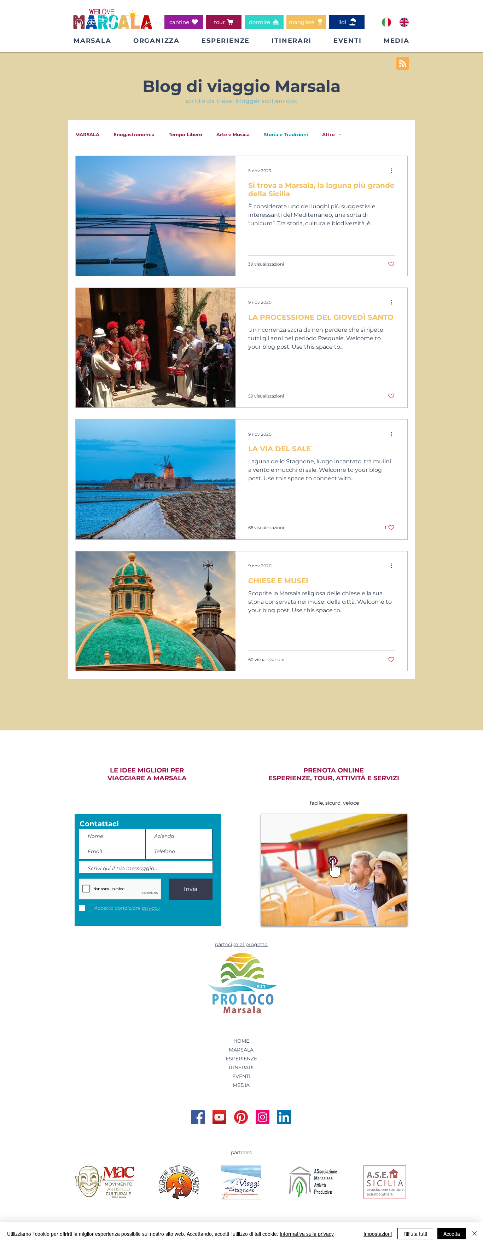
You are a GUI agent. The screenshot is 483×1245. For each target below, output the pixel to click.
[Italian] (386, 22)
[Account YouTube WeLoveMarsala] (219, 1117)
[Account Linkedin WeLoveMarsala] (284, 1117)
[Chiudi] (474, 1233)
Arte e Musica (233, 134)
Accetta (451, 1233)
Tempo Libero (185, 134)
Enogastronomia (134, 134)
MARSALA (87, 134)
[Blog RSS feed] (402, 63)
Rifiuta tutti (415, 1233)
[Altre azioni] (393, 170)
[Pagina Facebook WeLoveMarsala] (198, 1117)
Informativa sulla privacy (307, 1233)
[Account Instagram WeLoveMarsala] (262, 1117)
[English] (404, 22)
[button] (156, 40)
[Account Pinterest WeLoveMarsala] (241, 1117)
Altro (328, 134)
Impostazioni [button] (377, 1233)
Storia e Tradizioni (286, 134)
